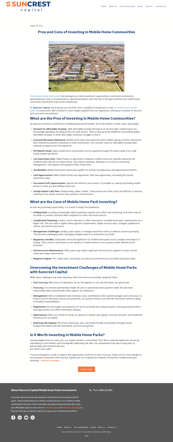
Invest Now (86, 369)
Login (86, 435)
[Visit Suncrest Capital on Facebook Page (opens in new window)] (13, 417)
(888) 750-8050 (105, 390)
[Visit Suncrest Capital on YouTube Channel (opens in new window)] (26, 417)
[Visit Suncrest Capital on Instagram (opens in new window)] (33, 417)
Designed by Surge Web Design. (102, 432)
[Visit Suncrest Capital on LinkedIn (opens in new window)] (20, 417)
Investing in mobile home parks (45, 96)
